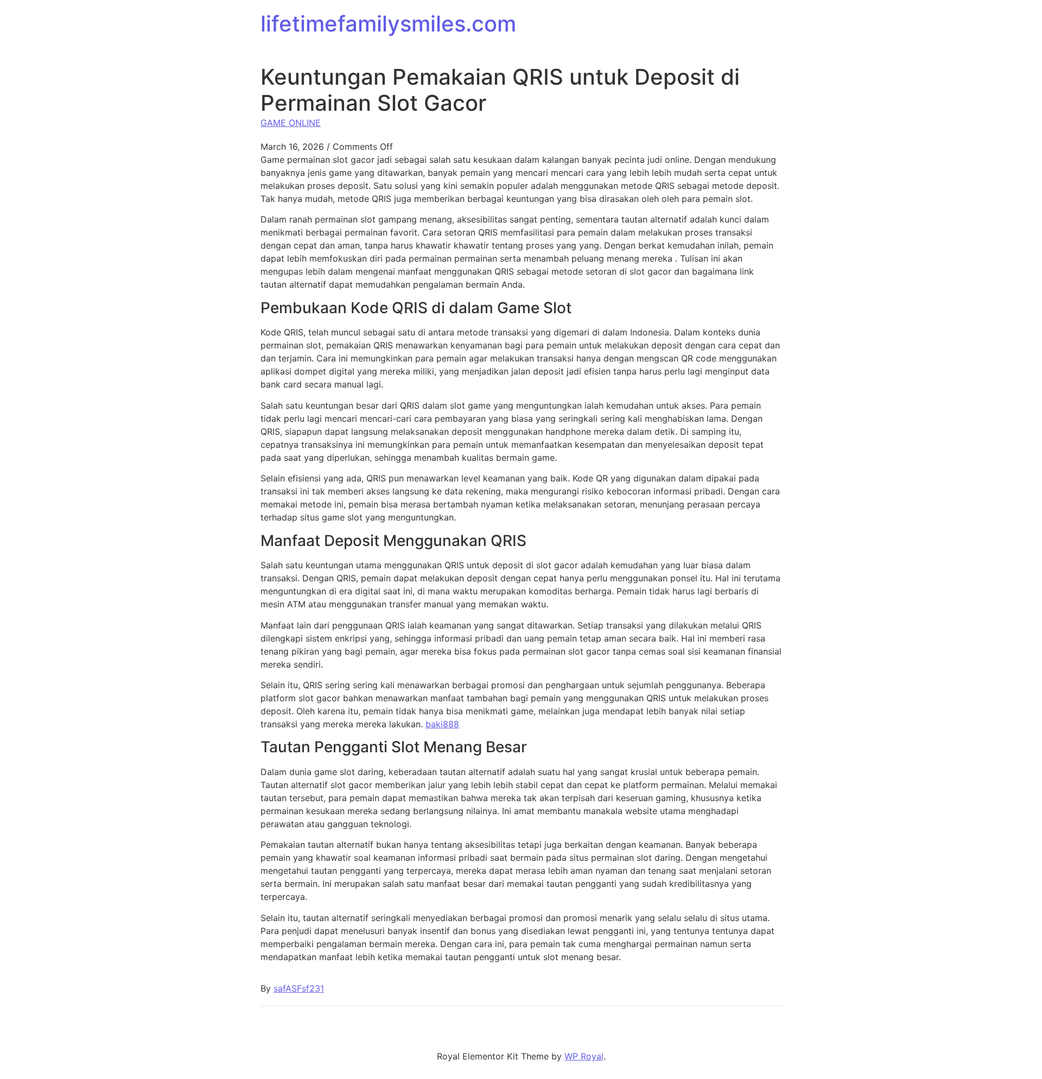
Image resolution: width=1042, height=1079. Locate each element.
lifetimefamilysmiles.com (388, 23)
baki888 (442, 724)
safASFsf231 (299, 988)
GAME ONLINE (290, 122)
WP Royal (583, 1056)
